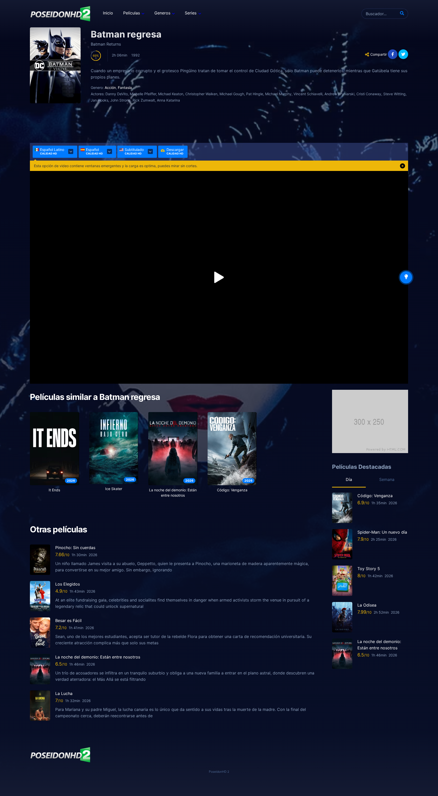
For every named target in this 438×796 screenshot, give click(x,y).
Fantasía (125, 87)
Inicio (108, 12)
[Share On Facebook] (392, 54)
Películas (131, 12)
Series (190, 12)
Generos (162, 12)
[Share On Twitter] (403, 54)
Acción (110, 87)
